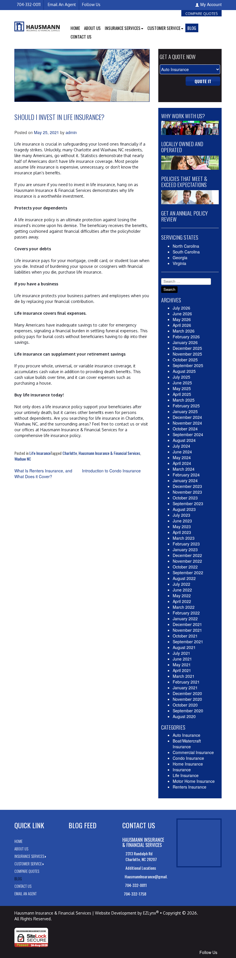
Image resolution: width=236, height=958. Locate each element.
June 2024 (182, 452)
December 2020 (187, 693)
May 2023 (182, 526)
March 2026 (184, 331)
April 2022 (182, 601)
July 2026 (181, 308)
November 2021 (187, 630)
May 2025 (182, 388)
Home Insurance (188, 764)
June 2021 (182, 659)
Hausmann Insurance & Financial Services (109, 453)
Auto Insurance (186, 735)
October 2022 (185, 567)
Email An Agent (61, 4)
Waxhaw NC (22, 459)
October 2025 (185, 359)
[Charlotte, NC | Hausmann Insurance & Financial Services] (37, 25)
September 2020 (188, 710)
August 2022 (184, 578)
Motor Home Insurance (194, 781)
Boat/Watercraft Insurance (187, 743)
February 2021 (186, 682)
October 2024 (185, 429)
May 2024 (182, 457)
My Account (211, 4)
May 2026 (182, 319)
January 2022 (185, 618)
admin (71, 132)
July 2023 (181, 515)
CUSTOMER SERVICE (163, 28)
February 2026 (186, 336)
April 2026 (182, 325)
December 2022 (187, 555)
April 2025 (182, 394)
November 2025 (187, 354)
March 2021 (184, 676)
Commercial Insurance (193, 752)
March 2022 (184, 607)
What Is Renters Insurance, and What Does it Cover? (43, 473)
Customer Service (28, 864)
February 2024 (186, 475)
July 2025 (181, 377)
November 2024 (187, 423)
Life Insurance (39, 453)
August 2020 (184, 716)
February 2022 (186, 613)
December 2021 (187, 624)
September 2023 (188, 503)
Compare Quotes (201, 14)
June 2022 (182, 590)
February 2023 (186, 544)
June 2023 (182, 521)
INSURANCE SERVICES (122, 28)
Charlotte (69, 453)
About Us (92, 28)
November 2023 (187, 492)
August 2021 (184, 647)
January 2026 (185, 342)
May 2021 (182, 664)
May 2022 (182, 595)
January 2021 (185, 687)
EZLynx (149, 913)
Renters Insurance (189, 787)
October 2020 (185, 705)
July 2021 (181, 653)
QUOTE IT (203, 81)
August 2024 (184, 440)
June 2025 (182, 383)
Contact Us (81, 36)
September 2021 (188, 641)
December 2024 (187, 417)
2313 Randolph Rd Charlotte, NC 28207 (141, 856)
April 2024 (182, 463)
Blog (191, 28)
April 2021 (182, 670)
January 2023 (185, 549)
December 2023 (187, 486)
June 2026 (182, 313)
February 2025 (186, 406)
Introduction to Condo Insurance (111, 471)
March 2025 (184, 400)
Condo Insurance (188, 758)
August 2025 (184, 371)
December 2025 (187, 348)
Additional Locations (141, 868)
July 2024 (181, 446)
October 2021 (185, 636)
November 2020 (187, 699)
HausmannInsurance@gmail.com (149, 876)
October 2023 (185, 498)
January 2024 (185, 480)
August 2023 (184, 509)
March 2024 (184, 469)
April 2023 (182, 532)
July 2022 (181, 584)
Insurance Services (29, 856)
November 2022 (187, 561)
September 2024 (188, 434)
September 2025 (188, 365)
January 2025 (185, 411)
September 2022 (188, 572)
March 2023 (184, 538)
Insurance (182, 769)
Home (75, 28)
